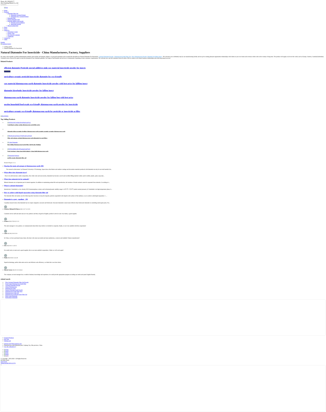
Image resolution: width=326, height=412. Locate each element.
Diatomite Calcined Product (18, 15)
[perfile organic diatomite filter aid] (13, 155)
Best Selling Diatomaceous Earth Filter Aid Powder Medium (24, 144)
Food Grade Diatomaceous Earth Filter (15, 284)
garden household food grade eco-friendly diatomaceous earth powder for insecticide (41, 104)
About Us (6, 30)
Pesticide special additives (18, 22)
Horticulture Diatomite (11, 297)
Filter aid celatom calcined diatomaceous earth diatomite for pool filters (27, 138)
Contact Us (7, 38)
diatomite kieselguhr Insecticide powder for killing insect (29, 90)
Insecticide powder (16, 24)
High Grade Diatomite (11, 296)
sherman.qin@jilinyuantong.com (13, 343)
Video (5, 39)
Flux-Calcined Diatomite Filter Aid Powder (17, 282)
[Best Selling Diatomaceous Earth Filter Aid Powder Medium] (12, 142)
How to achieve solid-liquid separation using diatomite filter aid (26, 192)
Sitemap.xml (7, 341)
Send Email (4, 361)
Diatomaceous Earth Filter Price (13, 291)
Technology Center (12, 32)
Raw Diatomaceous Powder (139, 56)
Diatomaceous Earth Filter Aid (122, 56)
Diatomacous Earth (10, 288)
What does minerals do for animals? (16, 179)
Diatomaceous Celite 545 (12, 293)
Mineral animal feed (12, 25)
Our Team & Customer (13, 35)
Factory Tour (10, 33)
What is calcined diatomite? (13, 186)
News (5, 27)
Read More (7, 71)
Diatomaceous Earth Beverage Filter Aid (16, 294)
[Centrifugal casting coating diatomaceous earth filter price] (19, 122)
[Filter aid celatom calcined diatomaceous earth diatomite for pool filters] (19, 136)
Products (6, 12)
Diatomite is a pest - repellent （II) (16, 199)
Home (5, 10)
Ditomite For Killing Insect (154, 56)
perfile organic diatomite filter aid (16, 158)
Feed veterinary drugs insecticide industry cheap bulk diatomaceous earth (27, 151)
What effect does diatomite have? (15, 172)
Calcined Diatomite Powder (106, 56)
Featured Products (9, 337)
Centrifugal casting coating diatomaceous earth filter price (23, 124)
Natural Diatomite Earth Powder (14, 290)
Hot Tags (6, 339)
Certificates (10, 36)
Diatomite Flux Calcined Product (20, 16)
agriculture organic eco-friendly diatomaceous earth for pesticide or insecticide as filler (42, 111)
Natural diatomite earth (13, 19)
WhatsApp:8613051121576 (8, 363)
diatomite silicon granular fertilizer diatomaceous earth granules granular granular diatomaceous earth (36, 131)
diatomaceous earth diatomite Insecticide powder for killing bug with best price (38, 97)
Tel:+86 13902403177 (10, 346)
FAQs (5, 29)
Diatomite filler (11, 18)
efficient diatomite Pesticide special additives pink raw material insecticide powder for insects (45, 68)
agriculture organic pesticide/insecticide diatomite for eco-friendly (33, 76)
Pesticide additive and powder (15, 21)
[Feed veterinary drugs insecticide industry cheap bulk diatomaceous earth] (18, 149)
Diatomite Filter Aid (12, 13)
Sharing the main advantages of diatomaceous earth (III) (24, 166)
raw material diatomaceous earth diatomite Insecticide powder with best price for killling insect (45, 83)
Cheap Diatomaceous (11, 287)
